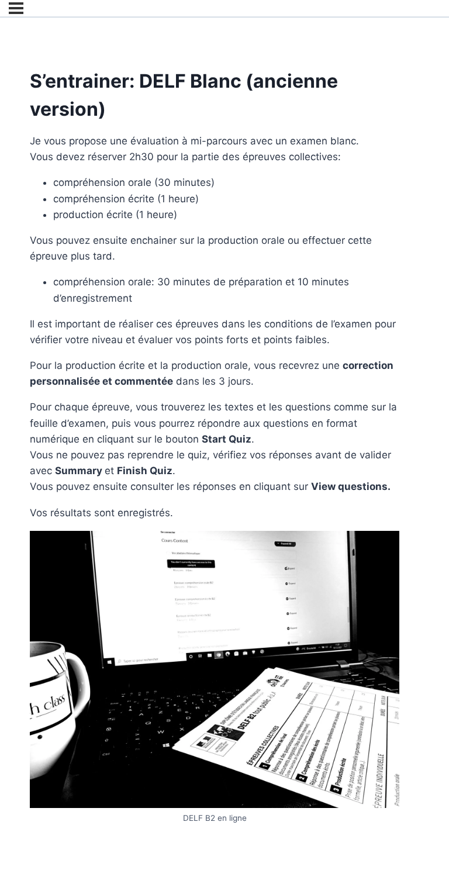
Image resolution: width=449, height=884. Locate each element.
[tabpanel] (214, 478)
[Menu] (16, 8)
